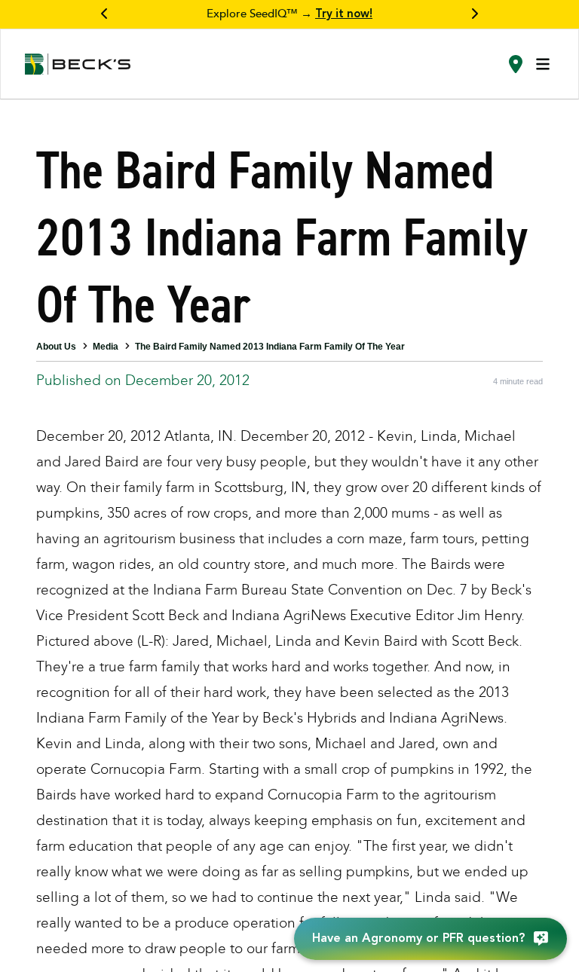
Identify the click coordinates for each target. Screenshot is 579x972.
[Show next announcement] (474, 14)
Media (105, 346)
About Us (56, 346)
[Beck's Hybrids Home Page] (77, 64)
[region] (289, 14)
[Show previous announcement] (105, 14)
